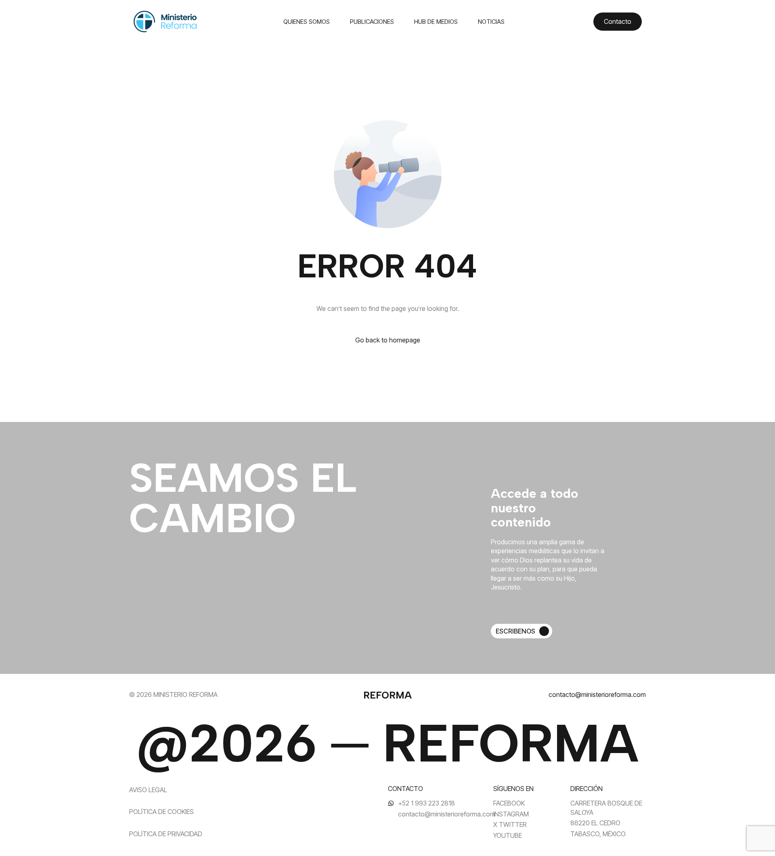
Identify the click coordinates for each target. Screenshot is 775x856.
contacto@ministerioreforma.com (597, 694)
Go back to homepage (387, 340)
